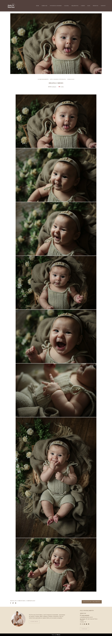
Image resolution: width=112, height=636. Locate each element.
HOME (37, 5)
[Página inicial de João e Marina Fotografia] (13, 5)
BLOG (89, 5)
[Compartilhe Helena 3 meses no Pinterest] (15, 603)
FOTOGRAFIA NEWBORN (56, 5)
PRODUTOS (95, 5)
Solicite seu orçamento (91, 601)
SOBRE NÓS (44, 5)
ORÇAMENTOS (74, 5)
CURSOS (83, 5)
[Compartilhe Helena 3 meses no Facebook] (10, 603)
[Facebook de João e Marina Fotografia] (80, 624)
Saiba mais (34, 621)
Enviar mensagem (85, 615)
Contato (84, 628)
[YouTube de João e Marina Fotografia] (86, 624)
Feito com (56, 634)
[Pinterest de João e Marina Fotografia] (84, 624)
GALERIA (66, 5)
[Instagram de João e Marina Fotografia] (82, 624)
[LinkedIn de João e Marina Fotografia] (88, 624)
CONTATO (103, 5)
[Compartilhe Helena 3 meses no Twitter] (13, 603)
